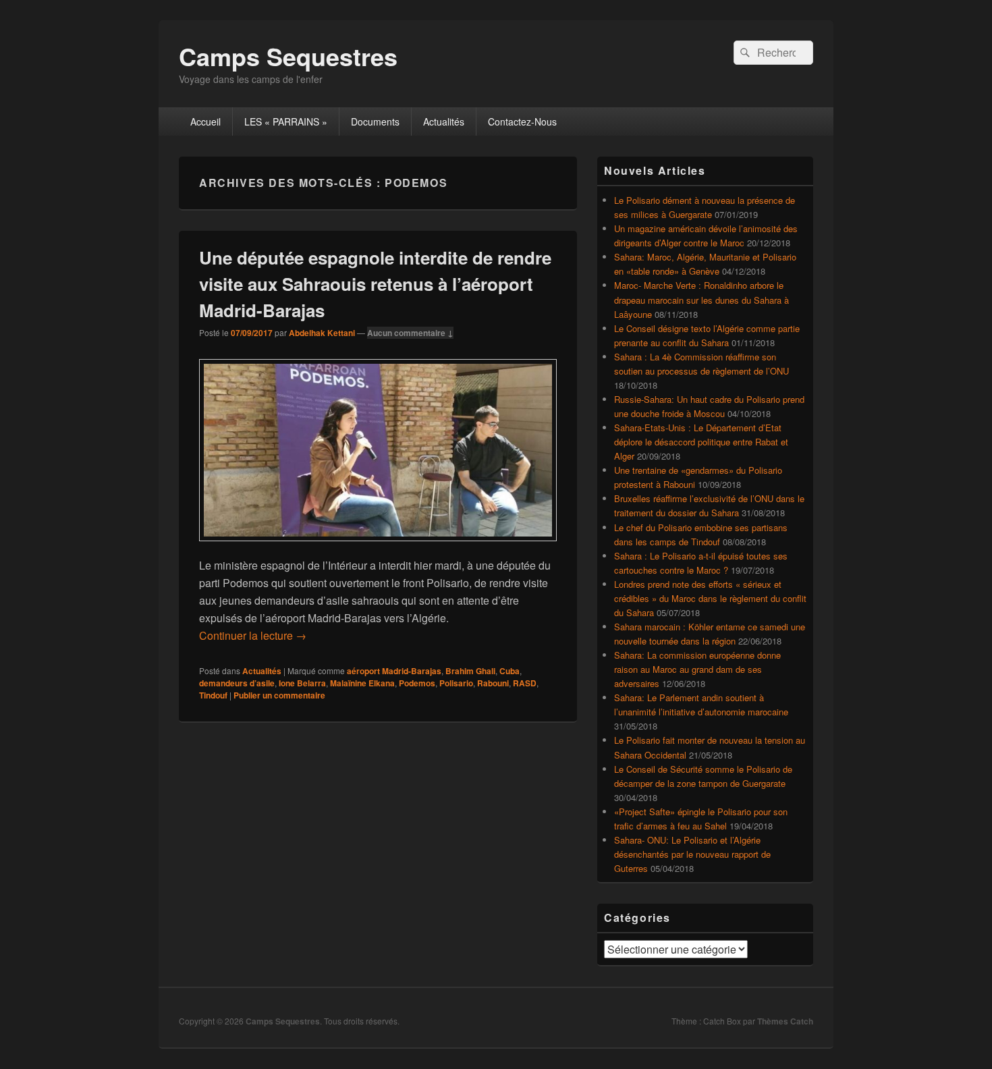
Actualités (443, 121)
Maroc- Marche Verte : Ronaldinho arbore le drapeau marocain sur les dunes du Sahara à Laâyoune (701, 299)
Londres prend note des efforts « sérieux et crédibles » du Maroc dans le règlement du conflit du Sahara (710, 598)
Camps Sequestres (288, 56)
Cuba (509, 671)
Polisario (456, 683)
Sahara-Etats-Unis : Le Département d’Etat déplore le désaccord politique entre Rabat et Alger (701, 441)
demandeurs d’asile (237, 683)
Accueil (205, 121)
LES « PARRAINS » (285, 121)
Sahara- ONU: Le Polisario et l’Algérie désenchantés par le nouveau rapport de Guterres (692, 854)
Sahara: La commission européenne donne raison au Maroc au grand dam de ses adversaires (697, 669)
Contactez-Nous (522, 121)
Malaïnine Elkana (362, 683)
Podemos (417, 683)
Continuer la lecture (252, 635)
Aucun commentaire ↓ (410, 333)
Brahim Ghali (470, 671)
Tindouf (213, 695)
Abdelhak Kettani (322, 333)
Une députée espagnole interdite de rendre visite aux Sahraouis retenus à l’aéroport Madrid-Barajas (375, 284)
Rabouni (493, 683)
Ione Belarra (302, 683)
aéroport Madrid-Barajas (394, 671)
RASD (524, 683)
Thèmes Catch (785, 1021)
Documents (375, 121)
